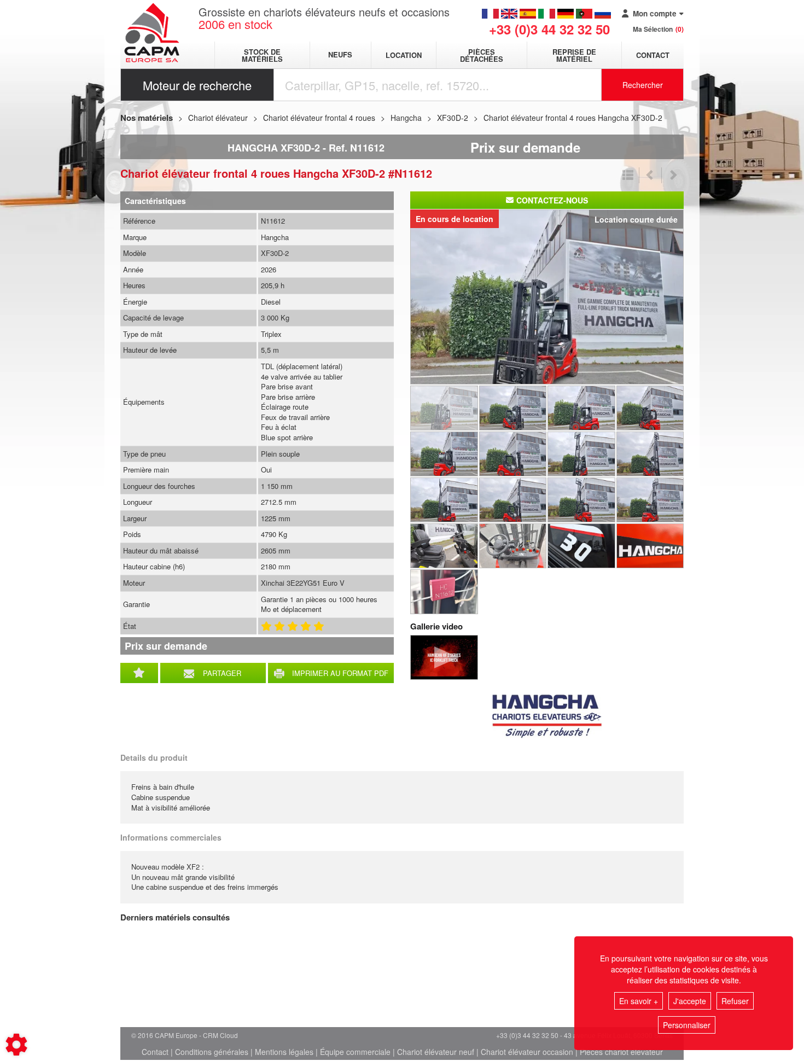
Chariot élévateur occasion (527, 1051)
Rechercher (642, 84)
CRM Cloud (220, 1035)
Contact (652, 55)
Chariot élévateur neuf (435, 1051)
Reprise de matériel (574, 55)
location (404, 55)
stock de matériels (262, 55)
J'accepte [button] (689, 1000)
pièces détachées (481, 55)
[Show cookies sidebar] (16, 1045)
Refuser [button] (735, 1000)
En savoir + (638, 1000)
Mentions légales (284, 1051)
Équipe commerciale (355, 1051)
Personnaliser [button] (686, 1024)
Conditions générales (211, 1051)
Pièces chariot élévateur (621, 1051)
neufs (340, 55)
